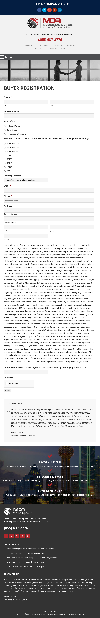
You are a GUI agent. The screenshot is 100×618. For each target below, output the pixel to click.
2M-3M (10, 159)
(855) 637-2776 (50, 39)
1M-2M (10, 155)
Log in (82, 614)
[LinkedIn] (60, 10)
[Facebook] (39, 10)
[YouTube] (55, 10)
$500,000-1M (12, 151)
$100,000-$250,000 (15, 143)
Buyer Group (12, 130)
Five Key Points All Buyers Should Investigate (25, 566)
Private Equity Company (16, 134)
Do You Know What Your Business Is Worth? (25, 553)
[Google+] (49, 10)
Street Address (10, 214)
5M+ (9, 171)
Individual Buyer (13, 126)
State (52, 231)
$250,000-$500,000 (15, 147)
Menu (8, 57)
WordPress (73, 614)
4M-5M (10, 167)
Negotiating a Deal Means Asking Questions (25, 562)
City (5, 230)
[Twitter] (44, 10)
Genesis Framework (60, 614)
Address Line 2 (10, 222)
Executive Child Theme (40, 614)
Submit (7, 391)
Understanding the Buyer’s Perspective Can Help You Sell (30, 548)
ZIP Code (8, 240)
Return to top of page (50, 612)
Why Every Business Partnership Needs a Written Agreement (32, 557)
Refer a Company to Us (50, 4)
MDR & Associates (50, 23)
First (6, 105)
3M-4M (10, 163)
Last (52, 105)
